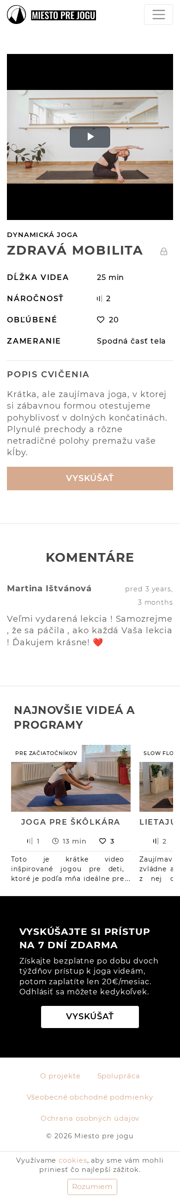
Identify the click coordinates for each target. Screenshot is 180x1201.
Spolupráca (118, 1076)
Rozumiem (92, 1186)
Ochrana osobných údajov (90, 1118)
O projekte (60, 1076)
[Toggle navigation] (158, 14)
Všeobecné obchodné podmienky (90, 1097)
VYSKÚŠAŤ (90, 478)
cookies (73, 1160)
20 (114, 319)
